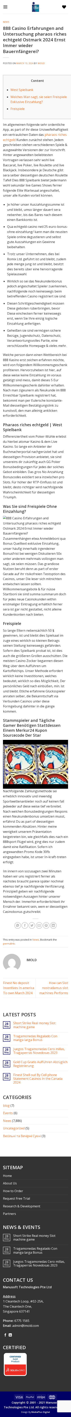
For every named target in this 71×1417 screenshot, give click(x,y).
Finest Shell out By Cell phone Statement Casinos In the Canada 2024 (37, 1079)
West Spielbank (21, 90)
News (6, 21)
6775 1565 (21, 1321)
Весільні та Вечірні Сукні (22, 1136)
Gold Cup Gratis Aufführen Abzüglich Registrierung (40, 1064)
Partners (9, 1214)
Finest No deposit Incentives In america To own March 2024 (18, 988)
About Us (10, 1183)
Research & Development (21, 1206)
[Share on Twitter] (32, 925)
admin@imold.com (25, 1325)
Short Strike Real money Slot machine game (34, 1025)
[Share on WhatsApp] (17, 925)
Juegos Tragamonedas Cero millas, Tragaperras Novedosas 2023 (39, 1051)
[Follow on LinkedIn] (10, 1335)
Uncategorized (14, 1128)
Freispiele (17, 109)
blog (6, 1105)
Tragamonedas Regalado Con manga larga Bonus (35, 1038)
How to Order (13, 1191)
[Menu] (6, 7)
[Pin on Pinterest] (46, 925)
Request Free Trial (16, 1198)
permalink (9, 943)
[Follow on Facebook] (5, 1335)
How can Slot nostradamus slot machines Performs (53, 988)
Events (8, 1113)
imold (41, 63)
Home (7, 1176)
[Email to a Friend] (39, 925)
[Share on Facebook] (24, 925)
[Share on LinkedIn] (53, 925)
